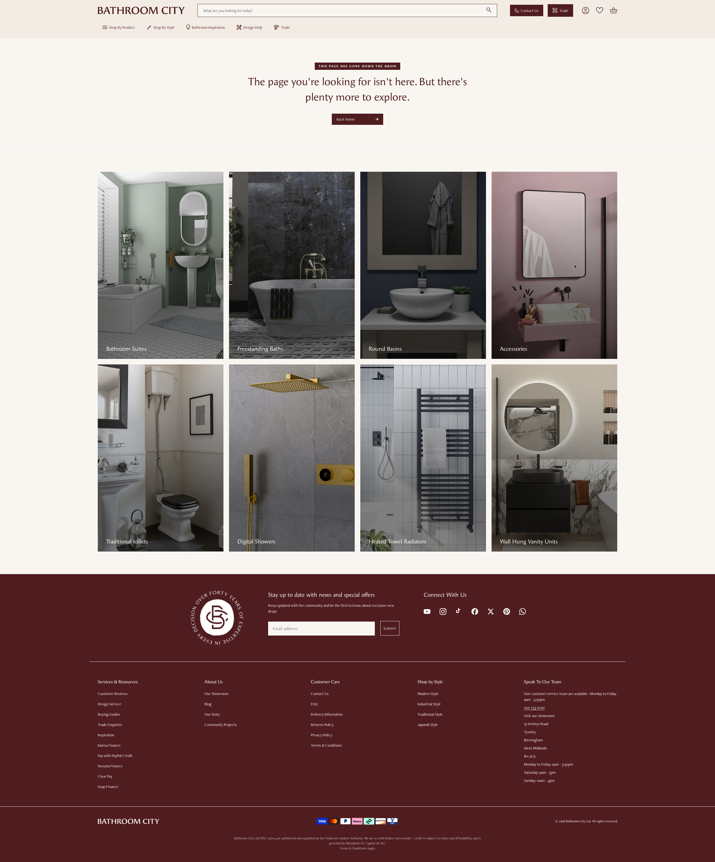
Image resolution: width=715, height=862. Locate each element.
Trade (563, 10)
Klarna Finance (109, 745)
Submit (389, 628)
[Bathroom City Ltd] (141, 11)
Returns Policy (322, 724)
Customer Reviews (113, 693)
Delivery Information (327, 714)
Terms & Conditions (326, 745)
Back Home (346, 119)
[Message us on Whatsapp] (522, 611)
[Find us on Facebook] (474, 611)
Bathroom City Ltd (578, 821)
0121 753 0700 (534, 707)
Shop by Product (122, 27)
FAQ (314, 703)
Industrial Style (429, 703)
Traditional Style (430, 714)
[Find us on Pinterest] (506, 611)
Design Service (109, 703)
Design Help (252, 27)
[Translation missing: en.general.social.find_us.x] (490, 611)
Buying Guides (109, 714)
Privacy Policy (321, 734)
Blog (207, 703)
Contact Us (529, 10)
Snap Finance (108, 786)
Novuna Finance (110, 765)
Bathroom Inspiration (208, 27)
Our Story (212, 714)
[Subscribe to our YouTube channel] (427, 611)
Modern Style (428, 693)
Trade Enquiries (110, 724)
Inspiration (106, 734)
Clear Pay (105, 776)
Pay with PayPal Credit (115, 755)
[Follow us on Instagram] (442, 611)
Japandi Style (428, 724)
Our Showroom (216, 693)
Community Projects (220, 724)
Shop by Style (164, 27)
